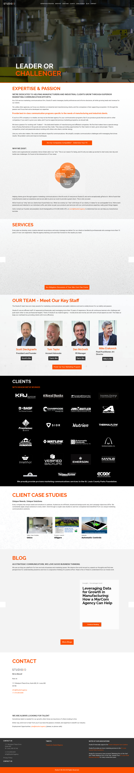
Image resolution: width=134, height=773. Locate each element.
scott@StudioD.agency (77, 209)
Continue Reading (93, 624)
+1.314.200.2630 (17, 693)
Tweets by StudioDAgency (54, 745)
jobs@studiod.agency (38, 726)
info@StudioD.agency (19, 690)
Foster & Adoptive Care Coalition (118, 744)
